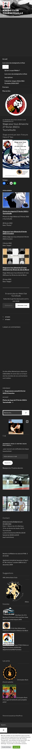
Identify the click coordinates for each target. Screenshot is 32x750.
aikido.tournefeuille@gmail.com (13, 521)
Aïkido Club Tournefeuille (13, 11)
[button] (27, 421)
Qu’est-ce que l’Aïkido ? (12, 70)
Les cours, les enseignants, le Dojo (13, 63)
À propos (5, 87)
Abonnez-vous (22, 305)
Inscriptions (9, 77)
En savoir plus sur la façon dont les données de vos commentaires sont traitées (15, 376)
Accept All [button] (16, 747)
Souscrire (8, 463)
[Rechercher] (26, 413)
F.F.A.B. (12, 628)
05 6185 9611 (7, 524)
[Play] (16, 482)
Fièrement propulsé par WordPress (12, 715)
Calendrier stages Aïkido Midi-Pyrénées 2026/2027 (15, 82)
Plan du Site (6, 91)
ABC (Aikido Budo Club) (10, 577)
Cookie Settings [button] (6, 747)
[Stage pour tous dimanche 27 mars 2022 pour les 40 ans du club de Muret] (16, 263)
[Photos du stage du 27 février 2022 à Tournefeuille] (16, 207)
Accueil (4, 59)
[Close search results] (3, 730)
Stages (7, 317)
